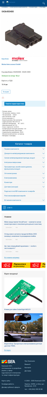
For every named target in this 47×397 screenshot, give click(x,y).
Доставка (28, 371)
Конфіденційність (8, 384)
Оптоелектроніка (10, 173)
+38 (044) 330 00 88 (35, 389)
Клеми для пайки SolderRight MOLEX (17, 309)
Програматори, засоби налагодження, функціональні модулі (18, 168)
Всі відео (7, 350)
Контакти (28, 367)
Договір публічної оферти (11, 387)
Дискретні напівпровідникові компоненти (19, 153)
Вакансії (27, 364)
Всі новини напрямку (11, 257)
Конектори (8, 182)
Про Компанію (30, 361)
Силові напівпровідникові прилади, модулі (19, 158)
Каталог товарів (23, 144)
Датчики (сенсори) (11, 187)
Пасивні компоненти (11, 149)
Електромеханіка (10, 178)
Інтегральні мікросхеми (12, 162)
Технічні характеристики (14, 104)
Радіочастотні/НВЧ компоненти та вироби (19, 191)
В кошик (6, 92)
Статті (9, 208)
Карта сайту (6, 381)
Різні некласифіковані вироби (15, 196)
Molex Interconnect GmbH (11, 64)
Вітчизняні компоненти (12, 200)
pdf (3, 97)
